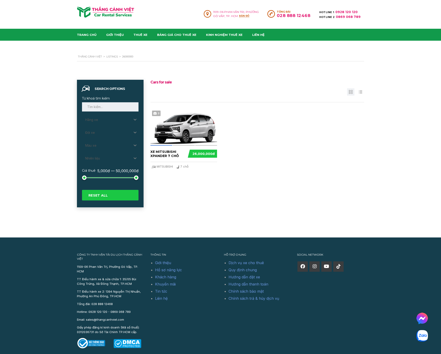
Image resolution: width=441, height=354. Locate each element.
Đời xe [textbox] (90, 132)
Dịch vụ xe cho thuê (246, 262)
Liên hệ (258, 35)
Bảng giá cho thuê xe (176, 35)
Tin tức (161, 291)
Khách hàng (165, 277)
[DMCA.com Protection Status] (127, 343)
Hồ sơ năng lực (168, 270)
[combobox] (110, 119)
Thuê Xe (140, 35)
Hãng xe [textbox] (91, 120)
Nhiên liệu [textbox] (92, 158)
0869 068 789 (348, 17)
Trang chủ (86, 35)
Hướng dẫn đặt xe (244, 277)
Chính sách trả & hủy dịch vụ (254, 298)
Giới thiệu (163, 262)
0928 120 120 (346, 12)
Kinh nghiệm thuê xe (224, 35)
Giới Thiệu (115, 35)
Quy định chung (243, 270)
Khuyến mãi (165, 284)
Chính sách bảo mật (246, 291)
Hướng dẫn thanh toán (248, 284)
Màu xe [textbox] (90, 145)
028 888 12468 (294, 15)
